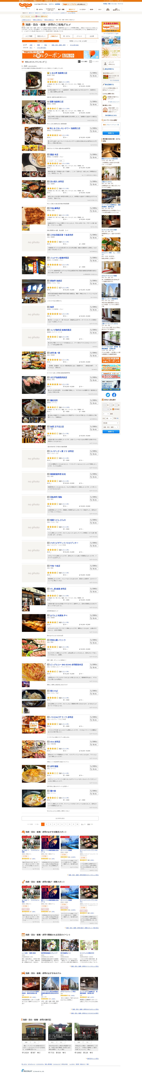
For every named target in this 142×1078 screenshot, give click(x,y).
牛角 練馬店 (55, 208)
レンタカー (83, 9)
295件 (72, 995)
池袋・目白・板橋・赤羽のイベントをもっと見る (85, 966)
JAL (64, 1064)
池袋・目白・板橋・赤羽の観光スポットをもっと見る (84, 875)
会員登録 (57, 4)
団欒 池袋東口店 (56, 102)
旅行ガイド (31, 12)
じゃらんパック (50, 9)
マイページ (120, 3)
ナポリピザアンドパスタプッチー (64, 543)
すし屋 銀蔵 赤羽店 (58, 589)
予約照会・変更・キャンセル (110, 3)
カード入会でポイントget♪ (111, 33)
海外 (107, 9)
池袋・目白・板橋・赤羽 (58, 45)
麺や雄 (53, 791)
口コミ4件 (65, 135)
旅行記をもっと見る (93, 1058)
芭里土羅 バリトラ (58, 640)
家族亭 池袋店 (56, 281)
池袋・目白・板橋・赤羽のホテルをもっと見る (85, 1009)
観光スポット (42, 36)
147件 (92, 997)
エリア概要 (29, 36)
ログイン (51, 4)
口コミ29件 (66, 82)
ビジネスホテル (40, 1064)
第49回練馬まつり (66, 953)
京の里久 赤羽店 (57, 182)
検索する (111, 133)
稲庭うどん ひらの (58, 520)
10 (77, 824)
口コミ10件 (66, 407)
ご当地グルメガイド (46, 12)
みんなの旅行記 (71, 12)
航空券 (91, 9)
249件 (92, 860)
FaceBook (114, 395)
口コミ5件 (65, 337)
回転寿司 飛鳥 (56, 497)
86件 (34, 858)
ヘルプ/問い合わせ (118, 0)
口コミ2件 (65, 458)
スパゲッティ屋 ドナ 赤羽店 (62, 451)
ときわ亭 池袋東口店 (58, 73)
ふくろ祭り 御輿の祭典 (29, 953)
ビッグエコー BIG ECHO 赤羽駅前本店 (66, 665)
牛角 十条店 (55, 566)
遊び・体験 (61, 9)
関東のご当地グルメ (37, 19)
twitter (108, 395)
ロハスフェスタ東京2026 (87, 953)
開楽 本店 (54, 155)
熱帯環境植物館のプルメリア (49, 953)
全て (31, 47)
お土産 (92, 36)
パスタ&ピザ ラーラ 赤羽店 (61, 717)
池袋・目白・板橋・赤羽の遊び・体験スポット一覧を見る (82, 928)
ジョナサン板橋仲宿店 (59, 258)
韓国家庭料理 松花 (58, 474)
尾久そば (54, 691)
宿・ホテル (66, 36)
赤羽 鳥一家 (55, 353)
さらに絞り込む (74, 45)
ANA (66, 1064)
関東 (38, 45)
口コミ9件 (65, 287)
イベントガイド (55, 12)
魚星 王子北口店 (57, 427)
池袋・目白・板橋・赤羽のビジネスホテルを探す (85, 1013)
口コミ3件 (65, 433)
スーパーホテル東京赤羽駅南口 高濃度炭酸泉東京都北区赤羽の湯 (50, 993)
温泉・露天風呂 (48, 1064)
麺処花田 (54, 400)
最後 (88, 824)
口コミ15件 (66, 108)
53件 (53, 858)
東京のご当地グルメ (49, 19)
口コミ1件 (65, 242)
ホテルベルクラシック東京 (68, 991)
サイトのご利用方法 (108, 0)
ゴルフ (99, 9)
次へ (82, 824)
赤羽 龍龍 (54, 766)
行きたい (94, 73)
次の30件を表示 (60, 818)
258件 (53, 999)
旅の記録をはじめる (111, 115)
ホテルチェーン (31, 1064)
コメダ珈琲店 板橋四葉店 (60, 330)
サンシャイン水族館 (66, 850)
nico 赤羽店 (55, 742)
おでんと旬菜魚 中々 (59, 615)
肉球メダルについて (114, 101)
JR (62, 1064)
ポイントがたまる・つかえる (28, 16)
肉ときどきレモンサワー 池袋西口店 (65, 128)
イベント (79, 36)
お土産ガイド (64, 12)
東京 (45, 45)
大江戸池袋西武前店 (58, 377)
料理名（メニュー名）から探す (78, 41)
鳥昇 (52, 307)
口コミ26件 (66, 163)
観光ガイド (38, 12)
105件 (34, 997)
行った (94, 76)
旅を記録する (109, 84)
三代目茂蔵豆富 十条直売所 (61, 235)
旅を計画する (109, 69)
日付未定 (116, 409)
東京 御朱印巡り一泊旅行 (83, 1035)
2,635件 (73, 857)
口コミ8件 (65, 215)
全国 (31, 45)
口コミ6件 (65, 188)
